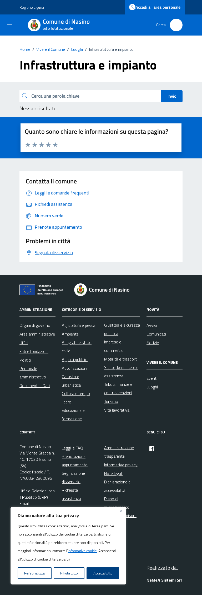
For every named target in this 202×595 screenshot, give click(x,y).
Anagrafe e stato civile (77, 346)
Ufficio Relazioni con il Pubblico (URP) (37, 494)
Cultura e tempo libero (76, 397)
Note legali (113, 473)
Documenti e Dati (34, 385)
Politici (25, 360)
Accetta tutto (103, 573)
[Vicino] (121, 511)
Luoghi (152, 387)
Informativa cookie (82, 550)
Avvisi (152, 325)
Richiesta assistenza (71, 494)
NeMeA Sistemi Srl (164, 580)
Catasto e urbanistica (71, 380)
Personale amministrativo (32, 372)
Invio (172, 96)
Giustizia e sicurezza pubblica (122, 329)
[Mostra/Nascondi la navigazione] (9, 24)
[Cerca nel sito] (176, 25)
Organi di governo (34, 325)
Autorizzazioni (74, 368)
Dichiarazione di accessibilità (117, 486)
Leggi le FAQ (72, 448)
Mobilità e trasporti (121, 359)
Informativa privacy (121, 465)
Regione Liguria (31, 7)
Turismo (111, 401)
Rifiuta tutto (69, 573)
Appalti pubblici (75, 359)
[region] (68, 546)
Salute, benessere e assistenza (121, 371)
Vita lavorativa (116, 410)
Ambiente (70, 334)
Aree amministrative (37, 334)
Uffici (23, 342)
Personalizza (34, 573)
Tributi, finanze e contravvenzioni (118, 388)
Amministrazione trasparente (119, 451)
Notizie (153, 342)
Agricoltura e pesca (78, 325)
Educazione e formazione (73, 414)
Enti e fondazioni (33, 351)
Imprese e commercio (114, 346)
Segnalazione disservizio (73, 477)
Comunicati (156, 334)
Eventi (152, 378)
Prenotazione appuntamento (75, 460)
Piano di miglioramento (116, 503)
